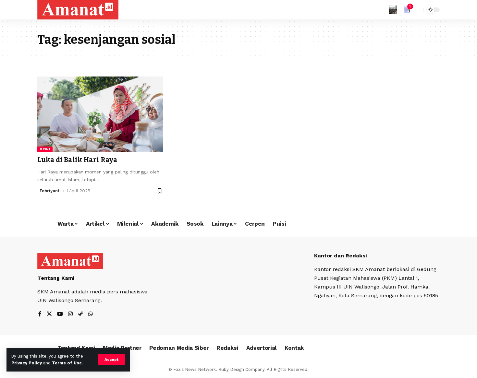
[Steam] (80, 314)
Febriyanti (50, 190)
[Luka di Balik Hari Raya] (100, 114)
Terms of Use (67, 362)
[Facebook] (40, 314)
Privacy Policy (26, 362)
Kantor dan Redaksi (340, 256)
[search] (416, 9)
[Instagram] (70, 314)
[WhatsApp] (90, 314)
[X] (49, 314)
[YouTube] (60, 314)
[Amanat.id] (77, 9)
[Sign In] (393, 10)
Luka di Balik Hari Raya (77, 160)
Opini (45, 149)
